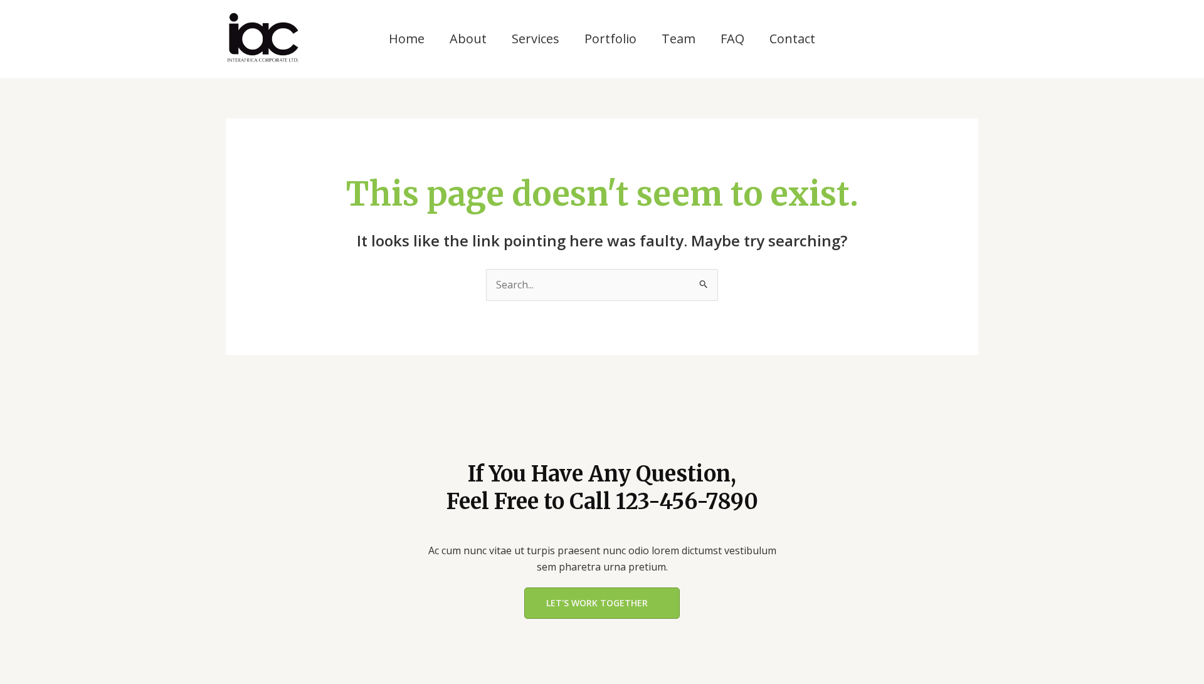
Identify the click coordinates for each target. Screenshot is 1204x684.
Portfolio (610, 38)
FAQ (732, 38)
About (468, 38)
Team (678, 38)
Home (407, 38)
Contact (792, 38)
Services (535, 38)
